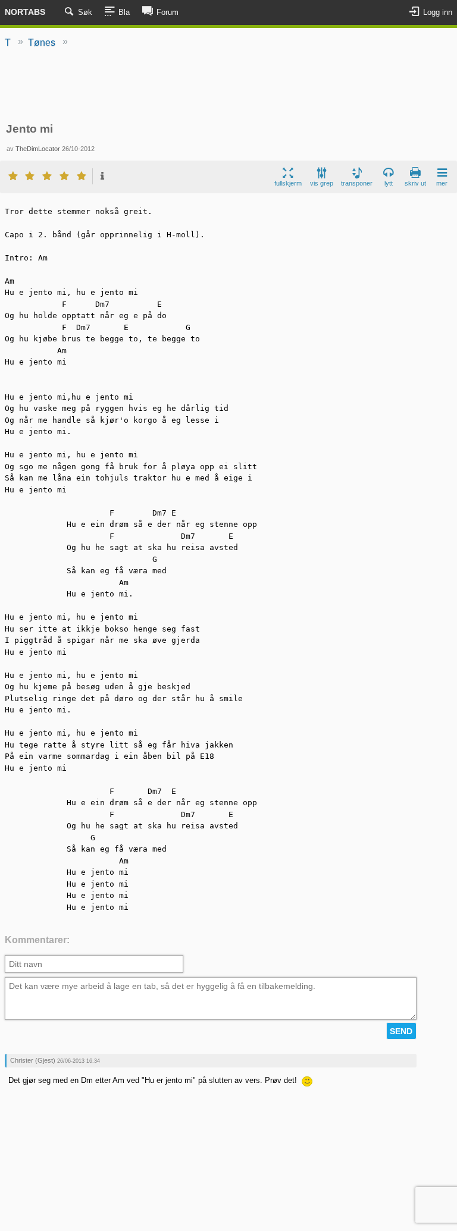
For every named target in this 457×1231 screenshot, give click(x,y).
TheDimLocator (37, 148)
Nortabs (25, 12)
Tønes (41, 42)
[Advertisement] (228, 86)
